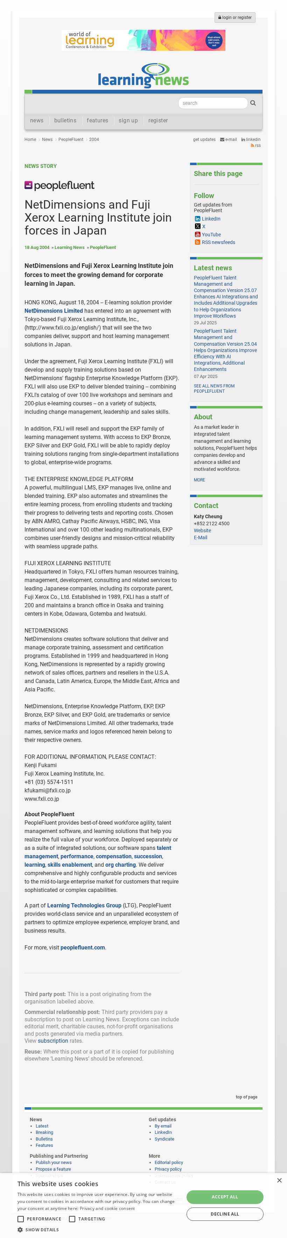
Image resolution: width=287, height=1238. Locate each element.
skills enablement (70, 864)
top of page (246, 1097)
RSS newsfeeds (218, 242)
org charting (120, 864)
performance (77, 856)
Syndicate (164, 1139)
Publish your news (54, 1162)
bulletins (65, 120)
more (199, 480)
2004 (94, 139)
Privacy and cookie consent (107, 1208)
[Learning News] (143, 75)
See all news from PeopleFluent (214, 389)
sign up (128, 120)
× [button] (279, 1180)
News (47, 139)
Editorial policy (169, 1162)
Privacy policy (168, 1169)
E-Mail (200, 537)
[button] (98, 1229)
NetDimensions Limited (53, 310)
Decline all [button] (225, 1214)
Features (44, 1145)
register (158, 120)
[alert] (143, 1205)
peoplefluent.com (83, 947)
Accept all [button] (225, 1197)
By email (163, 1126)
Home (30, 139)
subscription (53, 1040)
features (97, 120)
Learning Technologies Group (84, 905)
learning (34, 864)
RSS (257, 145)
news (37, 120)
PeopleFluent (70, 139)
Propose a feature (53, 1169)
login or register (236, 17)
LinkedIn (253, 139)
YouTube (211, 234)
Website (202, 530)
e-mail (230, 139)
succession (148, 856)
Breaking (44, 1132)
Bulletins (44, 1139)
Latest (42, 1126)
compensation (114, 856)
